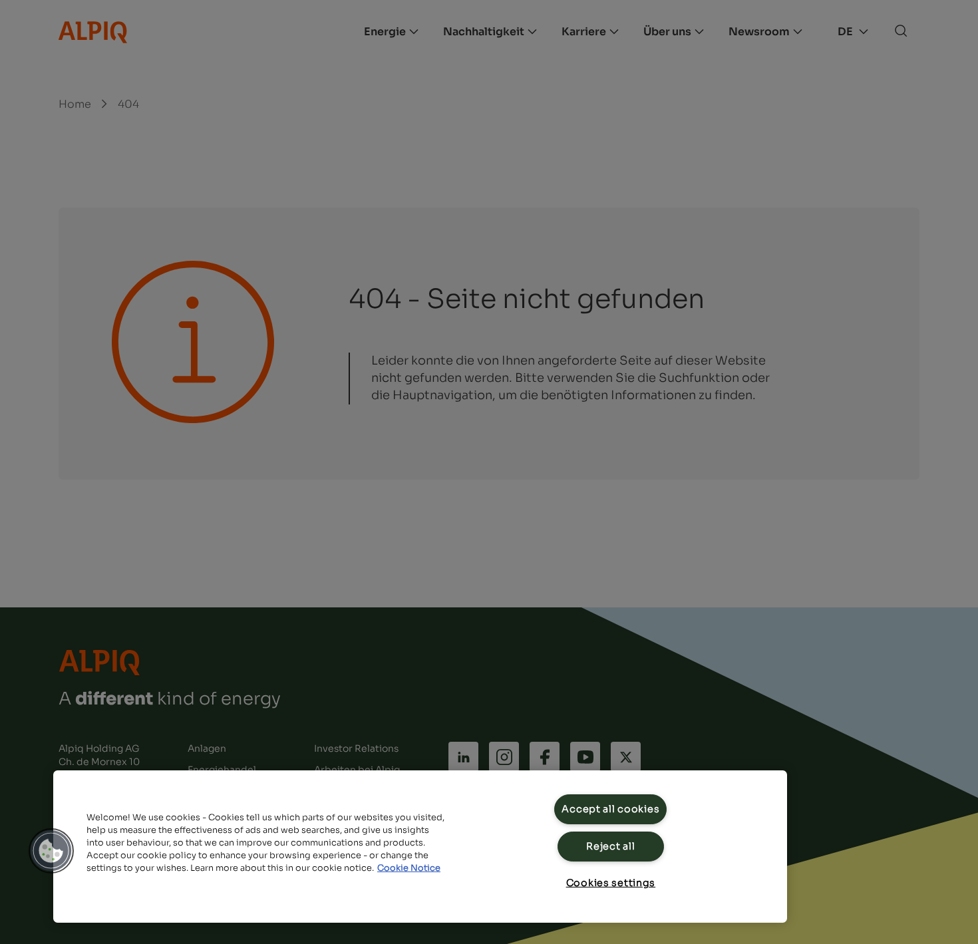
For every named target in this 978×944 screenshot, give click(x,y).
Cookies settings (611, 883)
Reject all (610, 846)
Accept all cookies (610, 809)
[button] (51, 851)
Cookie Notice (408, 868)
